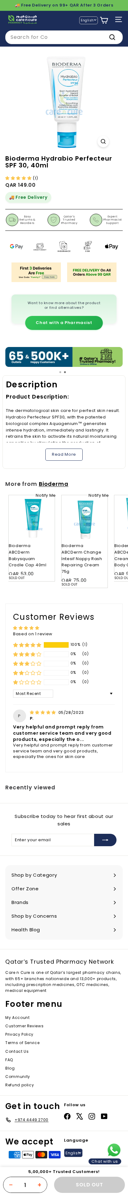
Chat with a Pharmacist (64, 323)
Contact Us (17, 1051)
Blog (10, 1068)
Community (17, 1076)
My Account (17, 1017)
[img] (43, 712)
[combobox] (64, 37)
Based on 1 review (33, 634)
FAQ (9, 1059)
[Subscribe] (105, 840)
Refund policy (19, 1085)
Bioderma (53, 484)
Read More (64, 454)
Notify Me (46, 495)
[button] (19, 178)
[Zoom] (103, 141)
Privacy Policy (19, 1034)
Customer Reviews (24, 1026)
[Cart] (104, 20)
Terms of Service (22, 1042)
